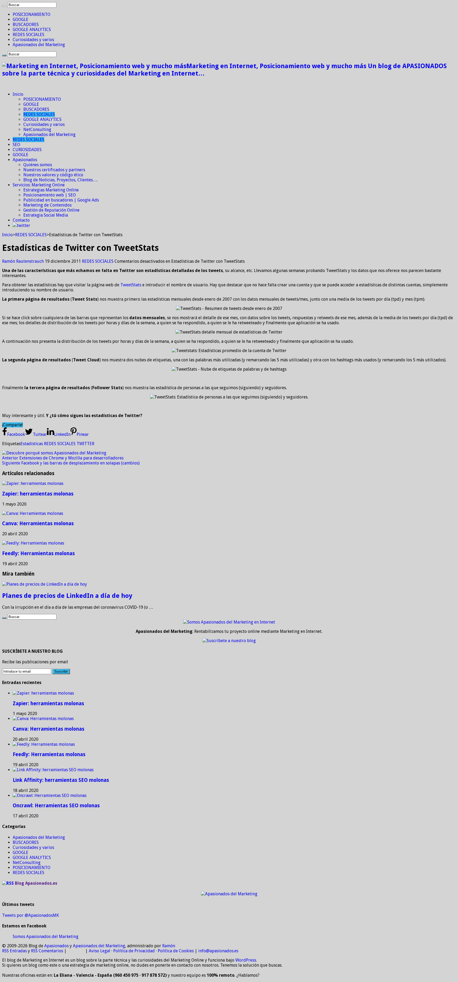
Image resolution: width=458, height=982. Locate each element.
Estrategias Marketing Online (51, 189)
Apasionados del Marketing (39, 44)
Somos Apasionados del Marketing (45, 936)
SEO (16, 144)
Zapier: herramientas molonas (37, 494)
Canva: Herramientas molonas (38, 523)
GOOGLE (20, 19)
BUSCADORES (26, 24)
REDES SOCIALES (28, 34)
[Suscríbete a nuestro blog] (229, 640)
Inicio (18, 94)
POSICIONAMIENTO (31, 14)
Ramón (168, 945)
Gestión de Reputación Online (51, 210)
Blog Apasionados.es (36, 883)
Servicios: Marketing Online (39, 184)
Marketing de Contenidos (47, 205)
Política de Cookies (176, 950)
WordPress (245, 960)
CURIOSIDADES (27, 149)
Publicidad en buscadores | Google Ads (61, 200)
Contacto (21, 220)
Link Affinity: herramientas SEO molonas (61, 780)
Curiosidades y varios (33, 39)
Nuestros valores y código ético (53, 174)
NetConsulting (37, 129)
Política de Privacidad (134, 950)
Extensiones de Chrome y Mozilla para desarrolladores (63, 458)
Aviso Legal (99, 950)
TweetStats (130, 284)
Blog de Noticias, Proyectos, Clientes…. (60, 179)
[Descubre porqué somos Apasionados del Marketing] (54, 452)
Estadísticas (31, 443)
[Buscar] (4, 6)
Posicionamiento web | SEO (49, 195)
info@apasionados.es (218, 950)
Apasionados (25, 159)
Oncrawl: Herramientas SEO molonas (56, 805)
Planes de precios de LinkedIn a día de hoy (67, 595)
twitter (23, 225)
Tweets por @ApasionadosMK (30, 915)
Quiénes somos (37, 164)
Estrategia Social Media (45, 215)
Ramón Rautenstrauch (23, 261)
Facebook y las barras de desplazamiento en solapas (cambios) (71, 463)
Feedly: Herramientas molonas (38, 553)
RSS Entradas (14, 950)
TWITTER (85, 443)
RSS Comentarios (47, 950)
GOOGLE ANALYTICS (32, 29)
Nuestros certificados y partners (54, 169)
